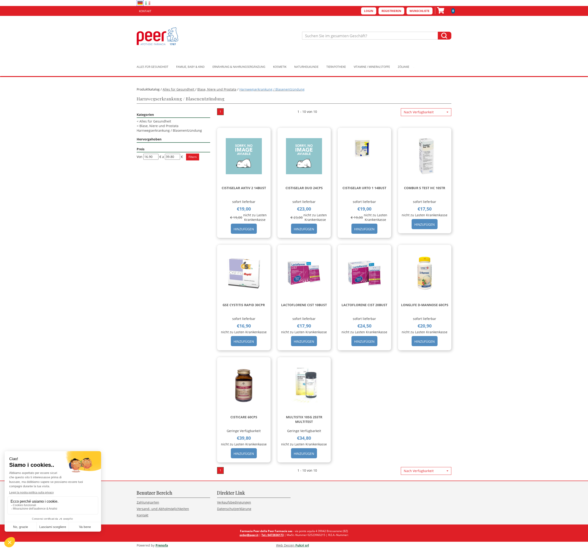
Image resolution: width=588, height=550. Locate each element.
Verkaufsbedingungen (234, 502)
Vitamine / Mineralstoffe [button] (372, 67)
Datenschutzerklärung (234, 509)
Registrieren (391, 11)
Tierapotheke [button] (336, 67)
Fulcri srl (302, 545)
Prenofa (161, 545)
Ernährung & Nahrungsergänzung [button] (238, 67)
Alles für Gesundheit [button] (152, 67)
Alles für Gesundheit (179, 89)
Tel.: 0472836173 (272, 535)
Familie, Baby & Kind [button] (190, 67)
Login (368, 11)
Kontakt (145, 11)
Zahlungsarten (148, 502)
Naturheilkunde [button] (306, 67)
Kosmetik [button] (279, 67)
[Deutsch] (140, 3)
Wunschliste (420, 11)
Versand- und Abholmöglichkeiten (163, 509)
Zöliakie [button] (403, 67)
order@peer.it (249, 535)
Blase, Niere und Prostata (216, 89)
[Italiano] (147, 3)
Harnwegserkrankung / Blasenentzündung (169, 130)
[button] (426, 112)
